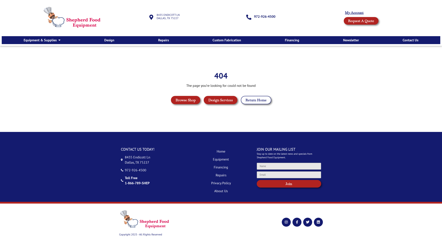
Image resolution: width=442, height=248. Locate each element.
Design (109, 40)
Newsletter (351, 40)
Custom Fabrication (227, 40)
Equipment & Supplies (40, 40)
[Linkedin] (318, 222)
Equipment (221, 159)
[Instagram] (286, 222)
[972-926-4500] (248, 17)
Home (221, 151)
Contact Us (410, 40)
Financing (292, 40)
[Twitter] (307, 222)
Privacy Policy (221, 183)
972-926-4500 (264, 16)
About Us (221, 191)
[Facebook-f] (296, 222)
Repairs (163, 40)
